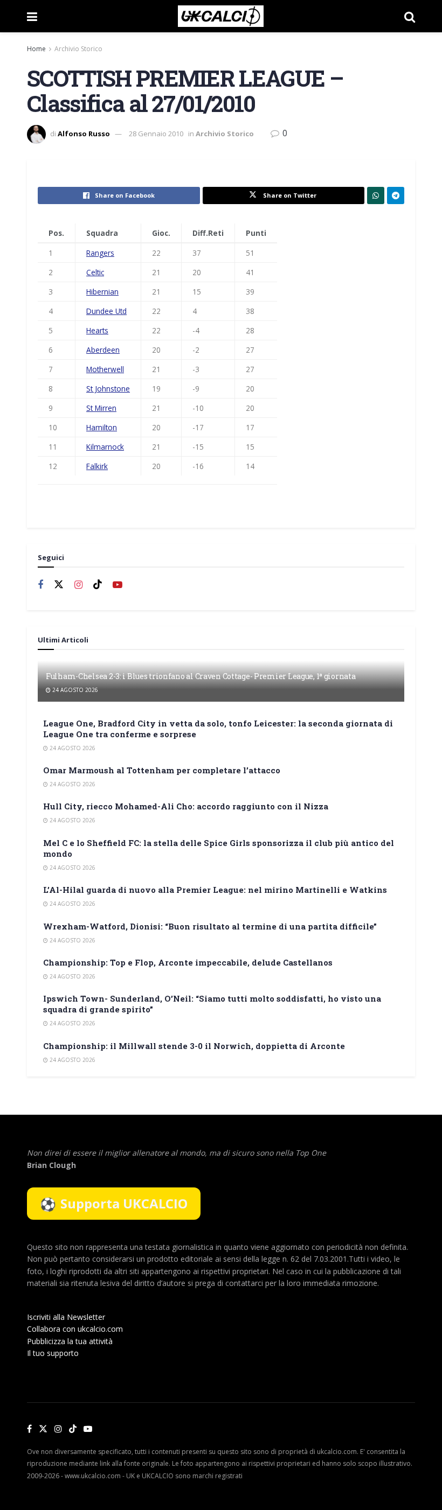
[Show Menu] (32, 16)
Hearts (97, 330)
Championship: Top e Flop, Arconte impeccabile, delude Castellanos (188, 962)
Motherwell (105, 369)
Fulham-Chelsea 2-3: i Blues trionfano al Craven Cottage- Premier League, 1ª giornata (200, 676)
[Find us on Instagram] (78, 585)
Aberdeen (103, 350)
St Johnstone (108, 388)
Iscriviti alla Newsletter (66, 1317)
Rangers (100, 253)
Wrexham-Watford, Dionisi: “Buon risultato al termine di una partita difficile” (210, 926)
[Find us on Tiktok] (97, 584)
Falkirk (97, 466)
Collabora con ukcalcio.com (75, 1329)
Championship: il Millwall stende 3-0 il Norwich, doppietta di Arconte (194, 1045)
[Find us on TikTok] (73, 1429)
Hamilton (101, 427)
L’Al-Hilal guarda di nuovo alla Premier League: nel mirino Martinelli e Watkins (215, 889)
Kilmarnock (105, 447)
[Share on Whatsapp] (375, 195)
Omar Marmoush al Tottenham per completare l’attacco (161, 770)
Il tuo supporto (53, 1353)
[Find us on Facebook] (40, 585)
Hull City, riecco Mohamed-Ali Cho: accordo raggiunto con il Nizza (185, 806)
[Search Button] (409, 16)
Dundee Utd (106, 311)
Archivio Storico (78, 48)
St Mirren (101, 408)
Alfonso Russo (84, 133)
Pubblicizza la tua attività (70, 1341)
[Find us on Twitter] (59, 584)
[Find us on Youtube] (117, 585)
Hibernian (102, 291)
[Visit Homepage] (221, 16)
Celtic (95, 272)
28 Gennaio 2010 (156, 133)
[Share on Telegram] (395, 195)
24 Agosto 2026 (74, 690)
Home (36, 48)
